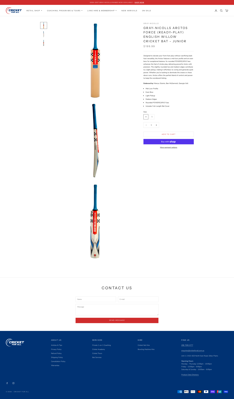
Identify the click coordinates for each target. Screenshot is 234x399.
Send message (117, 320)
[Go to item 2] (43, 34)
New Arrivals (129, 11)
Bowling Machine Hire (146, 349)
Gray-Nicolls (151, 23)
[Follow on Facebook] (7, 383)
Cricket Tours (97, 353)
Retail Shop (33, 11)
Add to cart (169, 134)
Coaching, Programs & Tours (64, 11)
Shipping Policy (57, 357)
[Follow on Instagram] (13, 383)
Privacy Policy (56, 349)
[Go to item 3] (43, 43)
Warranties (55, 365)
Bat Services (97, 357)
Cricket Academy (98, 349)
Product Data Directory (190, 375)
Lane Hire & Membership (101, 11)
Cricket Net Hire (144, 345)
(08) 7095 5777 (187, 345)
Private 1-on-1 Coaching (101, 345)
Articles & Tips (56, 345)
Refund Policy (56, 353)
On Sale (146, 11)
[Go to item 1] (43, 25)
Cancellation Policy (58, 361)
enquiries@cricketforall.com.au (192, 350)
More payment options (168, 147)
